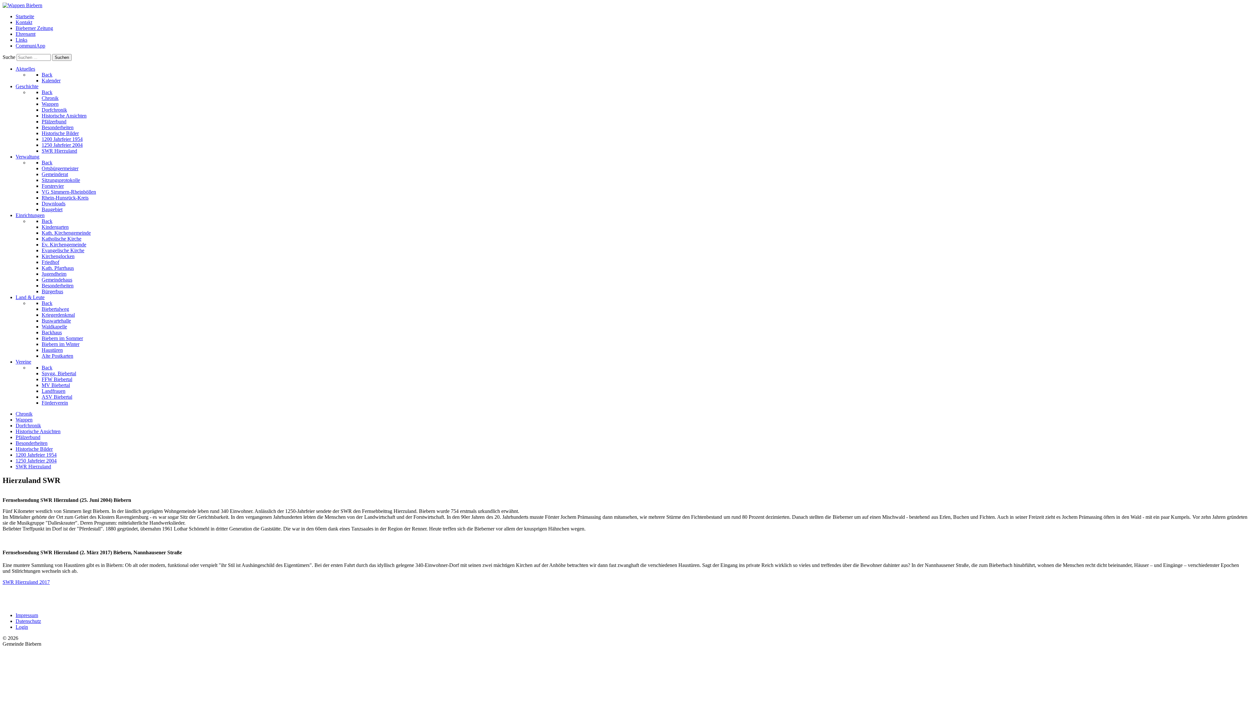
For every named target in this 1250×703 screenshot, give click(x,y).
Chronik (24, 414)
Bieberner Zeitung (34, 28)
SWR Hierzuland (33, 466)
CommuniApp (30, 45)
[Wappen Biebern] (22, 5)
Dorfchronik (28, 425)
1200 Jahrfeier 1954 (36, 455)
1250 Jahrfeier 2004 (36, 460)
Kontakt (24, 22)
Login (22, 627)
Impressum (27, 615)
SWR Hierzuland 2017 (26, 582)
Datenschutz (28, 621)
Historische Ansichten (38, 431)
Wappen (24, 419)
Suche (9, 57)
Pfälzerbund (28, 437)
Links (21, 40)
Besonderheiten (32, 443)
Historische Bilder (34, 449)
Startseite (25, 16)
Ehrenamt (25, 34)
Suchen (62, 57)
